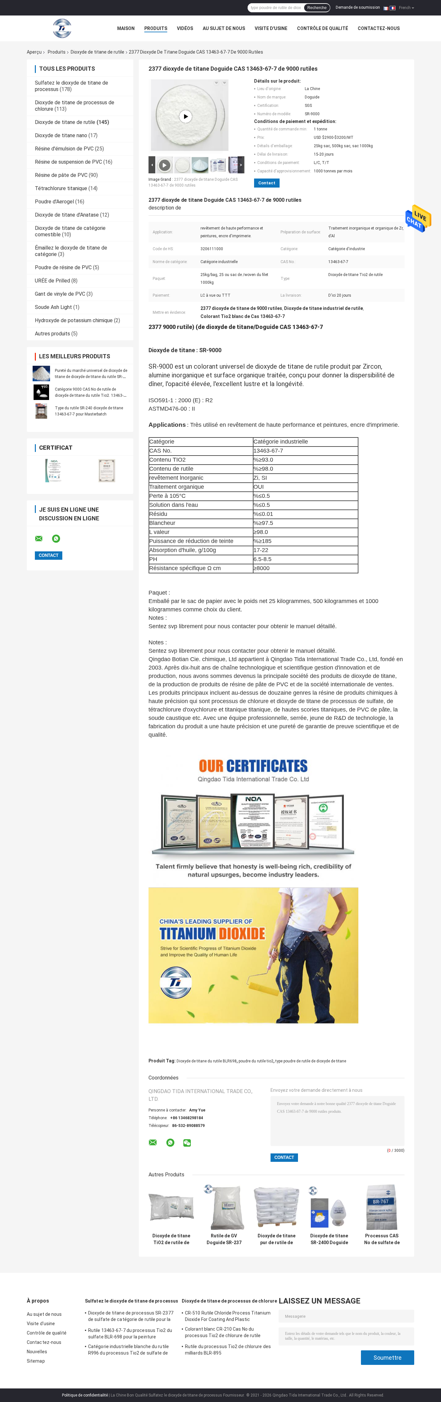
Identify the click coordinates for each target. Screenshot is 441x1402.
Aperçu (34, 52)
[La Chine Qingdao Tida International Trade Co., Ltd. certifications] (53, 470)
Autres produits (52, 334)
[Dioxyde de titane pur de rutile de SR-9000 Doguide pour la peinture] (276, 1207)
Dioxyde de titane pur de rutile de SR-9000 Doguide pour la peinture (276, 1239)
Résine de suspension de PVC (68, 162)
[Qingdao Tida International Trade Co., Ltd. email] (43, 539)
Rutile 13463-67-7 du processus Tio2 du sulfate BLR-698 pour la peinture (130, 1333)
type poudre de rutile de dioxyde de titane (310, 1061)
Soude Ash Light (53, 307)
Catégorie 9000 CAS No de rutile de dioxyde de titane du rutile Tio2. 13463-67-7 (89, 395)
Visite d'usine (271, 28)
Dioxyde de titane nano (61, 135)
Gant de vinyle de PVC (60, 294)
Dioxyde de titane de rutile (97, 52)
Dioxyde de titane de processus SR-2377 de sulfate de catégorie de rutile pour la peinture (130, 1317)
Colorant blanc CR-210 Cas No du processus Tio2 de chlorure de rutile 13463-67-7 (223, 1333)
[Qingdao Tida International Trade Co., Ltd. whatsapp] (60, 539)
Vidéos (185, 28)
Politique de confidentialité (85, 1395)
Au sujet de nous (224, 28)
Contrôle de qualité (322, 28)
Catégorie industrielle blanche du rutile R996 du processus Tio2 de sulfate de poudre (128, 1350)
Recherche (317, 7)
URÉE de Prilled (52, 281)
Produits (155, 28)
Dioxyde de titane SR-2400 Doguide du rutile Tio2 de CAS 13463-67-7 (329, 1239)
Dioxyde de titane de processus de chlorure (229, 1301)
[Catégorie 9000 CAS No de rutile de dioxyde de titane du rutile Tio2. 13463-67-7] (41, 392)
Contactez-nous (379, 28)
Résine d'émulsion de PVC (64, 149)
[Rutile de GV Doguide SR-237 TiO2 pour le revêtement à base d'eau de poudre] (224, 1207)
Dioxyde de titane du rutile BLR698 (207, 1061)
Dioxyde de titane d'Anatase (67, 215)
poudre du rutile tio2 (256, 1061)
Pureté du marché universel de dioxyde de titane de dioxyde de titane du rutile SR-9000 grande (91, 376)
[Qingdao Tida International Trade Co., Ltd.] (62, 28)
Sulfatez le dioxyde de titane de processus (131, 1301)
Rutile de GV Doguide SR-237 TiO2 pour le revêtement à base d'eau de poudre (224, 1239)
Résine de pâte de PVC (61, 175)
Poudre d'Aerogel (54, 202)
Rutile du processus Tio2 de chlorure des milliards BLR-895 (228, 1350)
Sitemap (36, 1361)
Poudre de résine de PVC (63, 267)
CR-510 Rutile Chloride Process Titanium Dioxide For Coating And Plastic (228, 1316)
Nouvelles (37, 1351)
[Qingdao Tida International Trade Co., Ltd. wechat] (187, 1143)
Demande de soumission (358, 7)
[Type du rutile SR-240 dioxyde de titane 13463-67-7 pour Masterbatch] (41, 411)
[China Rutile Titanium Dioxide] (186, 116)
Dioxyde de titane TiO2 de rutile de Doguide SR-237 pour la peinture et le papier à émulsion (171, 1239)
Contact (266, 182)
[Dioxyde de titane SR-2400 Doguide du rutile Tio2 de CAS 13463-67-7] (329, 1207)
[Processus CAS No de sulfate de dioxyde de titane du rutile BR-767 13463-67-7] (382, 1207)
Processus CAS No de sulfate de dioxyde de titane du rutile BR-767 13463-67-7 (382, 1239)
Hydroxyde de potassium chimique (74, 320)
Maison (126, 28)
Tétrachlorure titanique (61, 188)
